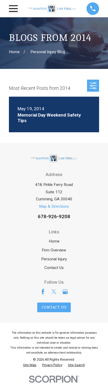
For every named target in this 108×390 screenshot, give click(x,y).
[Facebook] (43, 291)
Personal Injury (54, 259)
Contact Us (54, 267)
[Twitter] (54, 291)
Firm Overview (54, 250)
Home (54, 241)
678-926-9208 (54, 216)
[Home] (52, 9)
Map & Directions (54, 206)
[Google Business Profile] (65, 291)
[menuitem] (29, 365)
